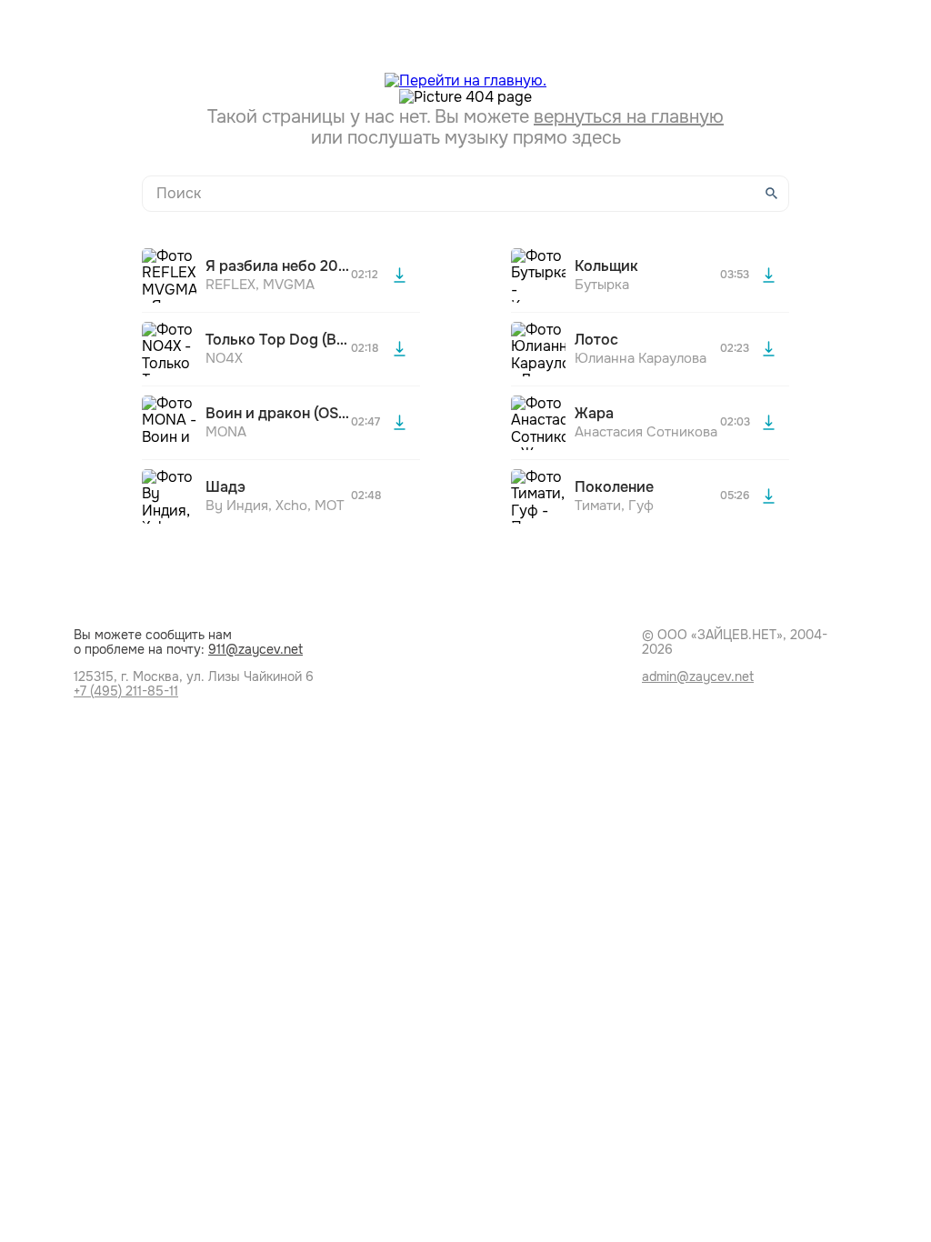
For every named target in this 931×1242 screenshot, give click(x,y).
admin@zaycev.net (698, 676)
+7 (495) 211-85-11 (126, 691)
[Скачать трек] (399, 275)
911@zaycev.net (255, 649)
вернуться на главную (629, 116)
